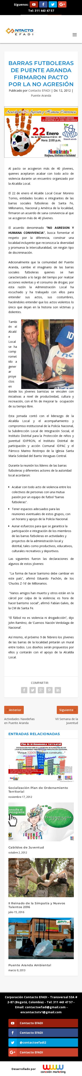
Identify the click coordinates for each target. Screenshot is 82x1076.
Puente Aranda (41, 95)
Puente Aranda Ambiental (29, 965)
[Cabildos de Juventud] (41, 822)
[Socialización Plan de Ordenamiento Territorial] (41, 762)
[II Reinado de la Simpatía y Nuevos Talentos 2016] (41, 877)
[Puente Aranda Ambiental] (41, 938)
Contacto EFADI (39, 90)
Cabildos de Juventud (26, 847)
